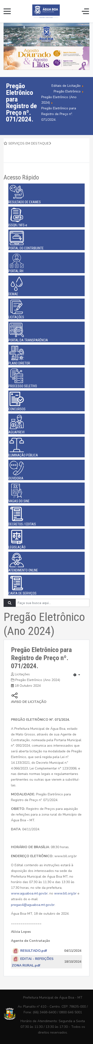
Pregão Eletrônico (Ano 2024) (37, 680)
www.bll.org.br (65, 893)
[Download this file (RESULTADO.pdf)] (16, 950)
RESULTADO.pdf (33, 950)
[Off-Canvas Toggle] (85, 11)
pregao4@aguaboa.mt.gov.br (33, 905)
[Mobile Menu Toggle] (7, 11)
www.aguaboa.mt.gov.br (29, 893)
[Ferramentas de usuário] (77, 675)
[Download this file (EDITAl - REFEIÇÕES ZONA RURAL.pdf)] (16, 959)
